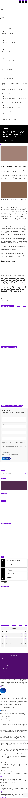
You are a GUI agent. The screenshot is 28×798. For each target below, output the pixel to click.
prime (8, 288)
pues (17, 288)
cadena (24, 277)
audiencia (6, 277)
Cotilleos (5, 129)
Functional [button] (2, 761)
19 (10, 641)
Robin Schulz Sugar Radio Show (12, 549)
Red (23, 288)
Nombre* (3, 424)
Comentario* (4, 416)
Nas (5, 286)
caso (18, 279)
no (19, 286)
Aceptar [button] (11, 686)
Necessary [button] (2, 709)
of (24, 286)
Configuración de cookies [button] (4, 686)
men (2, 286)
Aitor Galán (7, 271)
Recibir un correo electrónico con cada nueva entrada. (12, 450)
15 (21, 638)
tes (11, 290)
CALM (2, 279)
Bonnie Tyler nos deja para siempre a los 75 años (13, 398)
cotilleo (22, 279)
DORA (10, 281)
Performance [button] (2, 768)
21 (17, 641)
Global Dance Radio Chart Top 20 (12, 543)
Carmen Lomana (12, 279)
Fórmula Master (6, 515)
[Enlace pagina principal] (3, 1)
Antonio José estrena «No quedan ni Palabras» (16, 596)
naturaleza (9, 286)
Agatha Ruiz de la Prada (19, 275)
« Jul (1, 648)
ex (23, 281)
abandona (10, 275)
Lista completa (4, 582)
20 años (2, 275)
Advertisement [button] (2, 783)
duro (18, 281)
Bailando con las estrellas (15, 277)
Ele (21, 281)
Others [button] (1, 791)
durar (14, 281)
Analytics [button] (1, 776)
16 (25, 638)
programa (13, 288)
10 (2, 638)
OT (4, 288)
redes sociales (4, 290)
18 (6, 641)
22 (21, 641)
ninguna (15, 286)
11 (6, 638)
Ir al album (2, 24)
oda (22, 286)
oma (2, 288)
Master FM (4, 513)
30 (6, 275)
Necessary (3, 710)
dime (7, 281)
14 (17, 638)
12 (10, 638)
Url (2, 435)
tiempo (15, 290)
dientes (2, 281)
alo (2, 277)
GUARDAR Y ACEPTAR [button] (4, 797)
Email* (3, 430)
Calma (6, 279)
